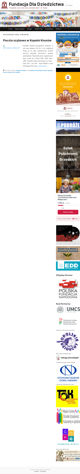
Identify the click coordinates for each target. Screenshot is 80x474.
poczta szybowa (8, 72)
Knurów (45, 70)
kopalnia (50, 70)
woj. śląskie (16, 72)
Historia (58, 29)
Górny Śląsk (38, 70)
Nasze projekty (19, 29)
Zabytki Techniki (21, 70)
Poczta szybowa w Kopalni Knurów (27, 40)
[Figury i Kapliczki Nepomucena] (68, 456)
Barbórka (32, 70)
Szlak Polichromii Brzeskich (68, 154)
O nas (10, 29)
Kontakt (29, 29)
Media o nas (38, 29)
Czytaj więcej (43, 66)
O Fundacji (43, 471)
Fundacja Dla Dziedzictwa (36, 4)
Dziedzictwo (49, 29)
